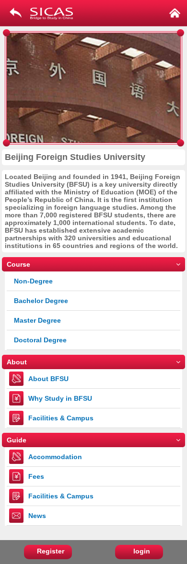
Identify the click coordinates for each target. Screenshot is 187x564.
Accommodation (55, 457)
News (37, 515)
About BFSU (48, 379)
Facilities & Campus (61, 418)
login (141, 551)
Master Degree (37, 320)
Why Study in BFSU (60, 398)
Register (50, 551)
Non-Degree (33, 281)
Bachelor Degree (41, 301)
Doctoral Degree (40, 340)
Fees (36, 476)
